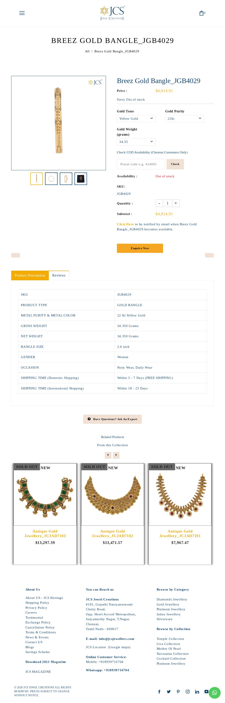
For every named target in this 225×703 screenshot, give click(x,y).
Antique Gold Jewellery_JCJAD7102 (112, 533)
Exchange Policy (38, 622)
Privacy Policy (36, 607)
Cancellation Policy (40, 627)
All (87, 51)
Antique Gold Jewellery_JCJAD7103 (45, 533)
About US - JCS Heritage (44, 598)
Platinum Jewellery (171, 609)
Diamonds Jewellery (172, 599)
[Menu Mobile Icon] (22, 13)
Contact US (34, 642)
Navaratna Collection (173, 653)
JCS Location (96, 647)
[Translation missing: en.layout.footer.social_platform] (160, 692)
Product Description (30, 275)
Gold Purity (175, 111)
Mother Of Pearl (169, 648)
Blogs (29, 647)
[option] (58, 123)
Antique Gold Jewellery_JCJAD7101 (180, 533)
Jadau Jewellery (169, 614)
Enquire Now (140, 248)
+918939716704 (111, 662)
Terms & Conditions (40, 632)
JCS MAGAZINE (38, 671)
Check (175, 164)
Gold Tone (125, 111)
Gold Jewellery (168, 604)
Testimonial (34, 617)
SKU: (121, 186)
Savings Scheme (37, 652)
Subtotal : (124, 214)
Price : (122, 90)
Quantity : (125, 203)
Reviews (58, 275)
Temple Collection (170, 639)
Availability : (127, 176)
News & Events (37, 637)
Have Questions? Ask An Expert (115, 419)
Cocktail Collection (171, 658)
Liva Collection (168, 644)
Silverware (165, 619)
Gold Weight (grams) (127, 131)
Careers (31, 612)
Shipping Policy (37, 602)
